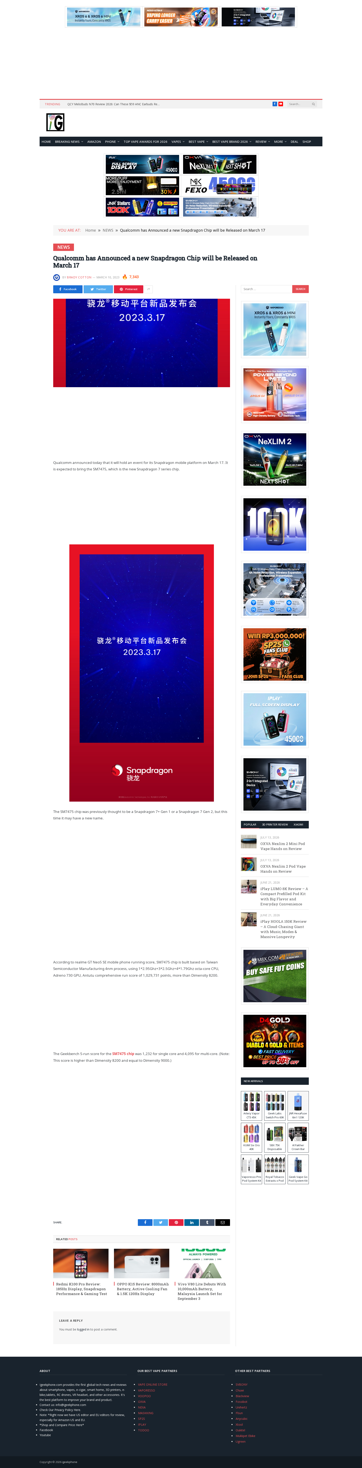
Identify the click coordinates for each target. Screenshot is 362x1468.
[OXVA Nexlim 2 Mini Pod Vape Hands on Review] (249, 841)
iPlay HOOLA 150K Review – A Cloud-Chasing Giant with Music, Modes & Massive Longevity (283, 929)
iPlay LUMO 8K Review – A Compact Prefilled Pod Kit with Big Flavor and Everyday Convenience (284, 896)
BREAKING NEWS (67, 141)
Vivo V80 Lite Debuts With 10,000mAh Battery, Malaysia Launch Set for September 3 (202, 1291)
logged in (83, 1329)
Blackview (242, 1396)
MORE (278, 141)
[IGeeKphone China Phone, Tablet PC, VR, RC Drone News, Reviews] (55, 122)
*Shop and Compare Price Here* (62, 1425)
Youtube (45, 1435)
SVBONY (241, 1384)
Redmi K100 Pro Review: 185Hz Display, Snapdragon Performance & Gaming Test (81, 1289)
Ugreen (241, 1441)
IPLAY (142, 1424)
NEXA (142, 1407)
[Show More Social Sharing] (148, 289)
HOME (46, 141)
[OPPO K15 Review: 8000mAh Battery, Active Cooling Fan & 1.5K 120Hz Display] (141, 1263)
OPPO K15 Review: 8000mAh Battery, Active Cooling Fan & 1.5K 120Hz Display (143, 1289)
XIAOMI (298, 824)
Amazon (94, 141)
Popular (250, 824)
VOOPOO (144, 1396)
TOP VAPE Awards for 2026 (145, 141)
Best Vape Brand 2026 (230, 141)
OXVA (142, 1402)
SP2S (141, 1419)
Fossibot (241, 1402)
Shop (307, 141)
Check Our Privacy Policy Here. (60, 1410)
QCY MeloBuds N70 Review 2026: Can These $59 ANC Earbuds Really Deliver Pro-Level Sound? (114, 104)
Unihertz (241, 1407)
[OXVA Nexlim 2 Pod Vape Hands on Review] (249, 864)
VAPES (176, 141)
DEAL (294, 141)
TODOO (143, 1430)
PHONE (110, 141)
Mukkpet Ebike (245, 1436)
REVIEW (261, 141)
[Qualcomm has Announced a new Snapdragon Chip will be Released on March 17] (141, 343)
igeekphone (69, 1462)
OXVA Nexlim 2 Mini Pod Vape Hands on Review (282, 846)
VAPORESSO (146, 1390)
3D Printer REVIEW (275, 824)
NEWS (63, 247)
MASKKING (145, 1413)
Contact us (47, 1405)
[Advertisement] (181, 63)
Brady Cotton (79, 277)
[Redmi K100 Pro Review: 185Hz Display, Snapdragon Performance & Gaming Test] (81, 1263)
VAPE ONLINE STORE (152, 1384)
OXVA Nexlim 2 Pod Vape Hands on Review (283, 869)
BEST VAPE (197, 141)
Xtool (239, 1424)
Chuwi (240, 1390)
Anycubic (242, 1419)
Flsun (239, 1413)
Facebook (46, 1430)
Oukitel (240, 1430)
